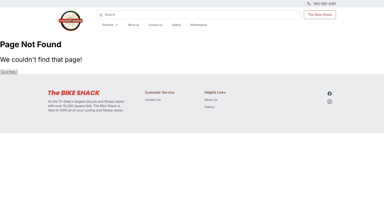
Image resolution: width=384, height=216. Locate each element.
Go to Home (9, 71)
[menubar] (154, 25)
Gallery (209, 107)
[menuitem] (110, 25)
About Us (210, 100)
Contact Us (153, 100)
